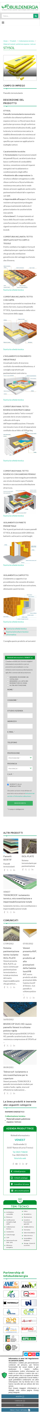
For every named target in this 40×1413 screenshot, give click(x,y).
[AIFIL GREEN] (29, 1338)
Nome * (10, 690)
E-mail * (11, 732)
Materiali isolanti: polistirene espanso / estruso (19, 44)
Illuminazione (28, 1217)
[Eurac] (29, 1329)
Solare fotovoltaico (29, 1232)
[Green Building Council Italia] (11, 1347)
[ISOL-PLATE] (29, 846)
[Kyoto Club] (11, 1311)
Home (5, 41)
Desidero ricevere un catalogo (19, 678)
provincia (12, 764)
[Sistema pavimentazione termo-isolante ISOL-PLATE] (11, 933)
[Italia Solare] (11, 1329)
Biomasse (9, 1217)
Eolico (25, 1211)
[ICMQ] (29, 1294)
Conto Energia (10, 1234)
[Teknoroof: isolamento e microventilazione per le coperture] (20, 1057)
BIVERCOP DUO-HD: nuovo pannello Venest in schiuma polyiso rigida (17, 1027)
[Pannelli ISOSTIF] (10, 846)
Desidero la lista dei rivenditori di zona (19, 682)
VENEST (20, 1139)
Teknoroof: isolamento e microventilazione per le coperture (15, 1075)
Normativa (27, 1230)
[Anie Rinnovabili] (11, 1285)
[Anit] (29, 1285)
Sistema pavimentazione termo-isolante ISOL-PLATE (11, 953)
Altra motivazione (18, 685)
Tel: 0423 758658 (20, 1152)
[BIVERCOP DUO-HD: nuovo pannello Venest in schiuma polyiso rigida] (20, 1009)
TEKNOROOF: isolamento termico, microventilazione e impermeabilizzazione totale (17, 898)
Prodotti (13, 41)
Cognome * (12, 700)
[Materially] (11, 1303)
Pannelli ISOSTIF (7, 858)
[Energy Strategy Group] (11, 1294)
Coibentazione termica (26, 41)
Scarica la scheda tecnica (13, 290)
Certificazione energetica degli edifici (11, 1222)
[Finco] (11, 1338)
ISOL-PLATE (28, 856)
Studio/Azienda (15, 711)
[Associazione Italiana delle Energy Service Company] (29, 1320)
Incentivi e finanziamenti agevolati (28, 1222)
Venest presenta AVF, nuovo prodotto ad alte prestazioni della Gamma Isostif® (30, 960)
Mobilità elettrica (29, 1227)
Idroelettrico (27, 1214)
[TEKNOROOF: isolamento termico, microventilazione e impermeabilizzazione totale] (20, 881)
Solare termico (28, 1235)
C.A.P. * (10, 774)
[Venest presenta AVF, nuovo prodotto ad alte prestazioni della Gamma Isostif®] (30, 933)
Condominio (10, 1232)
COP (7, 1237)
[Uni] (29, 1303)
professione (13, 753)
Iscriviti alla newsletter (16, 785)
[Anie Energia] (29, 1311)
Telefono (12, 742)
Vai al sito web (20, 1158)
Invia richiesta (20, 803)
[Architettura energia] (11, 1320)
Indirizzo (12, 721)
